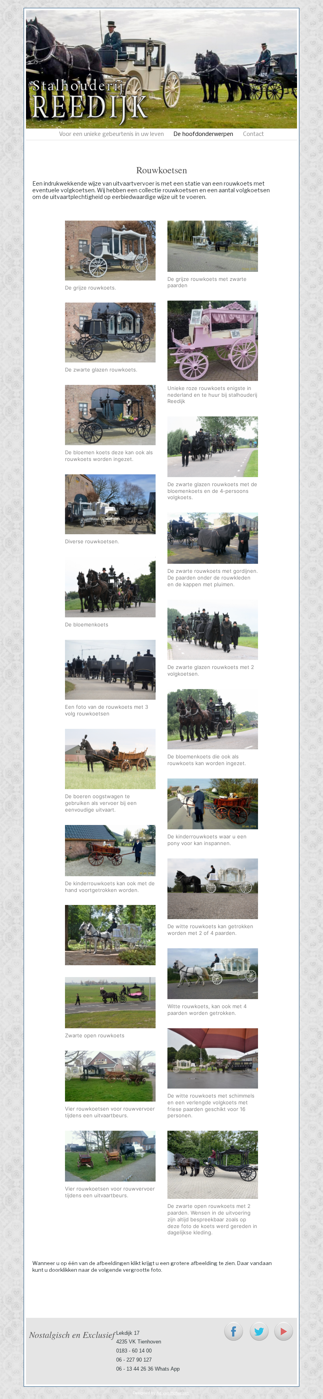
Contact (253, 134)
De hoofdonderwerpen (203, 134)
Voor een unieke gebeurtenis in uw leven (111, 134)
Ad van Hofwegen (172, 1393)
